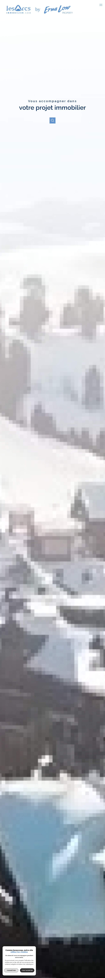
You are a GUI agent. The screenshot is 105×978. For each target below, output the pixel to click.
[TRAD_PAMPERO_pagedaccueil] (39, 15)
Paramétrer (11, 970)
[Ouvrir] (53, 120)
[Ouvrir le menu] (101, 5)
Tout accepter (27, 970)
